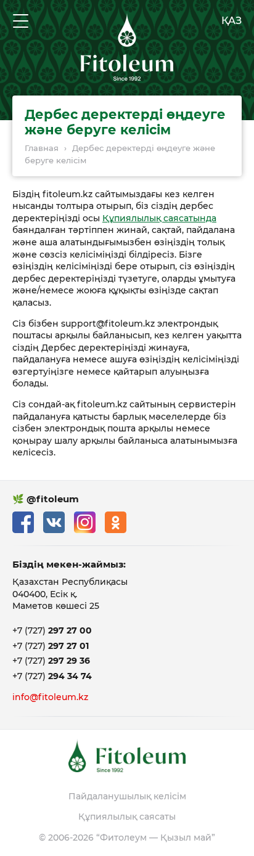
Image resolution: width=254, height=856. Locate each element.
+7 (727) (52, 630)
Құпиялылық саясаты (127, 816)
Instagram (85, 522)
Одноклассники (115, 522)
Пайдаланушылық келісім (127, 796)
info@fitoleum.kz (50, 697)
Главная (42, 148)
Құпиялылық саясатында (159, 218)
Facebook (23, 522)
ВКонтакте (54, 522)
